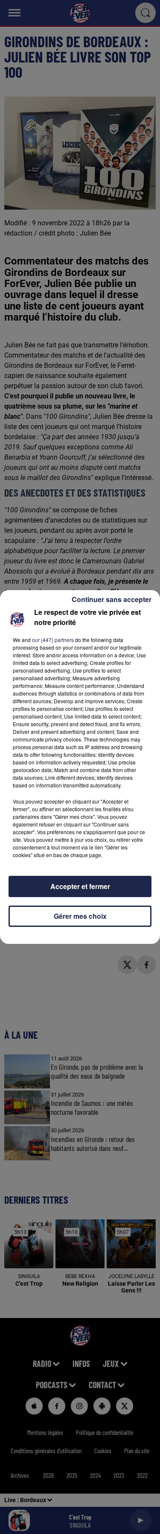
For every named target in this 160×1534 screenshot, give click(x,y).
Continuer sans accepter (111, 599)
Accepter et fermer (80, 886)
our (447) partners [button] (53, 639)
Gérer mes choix (80, 916)
